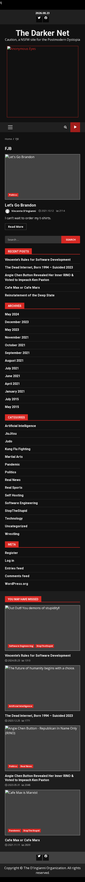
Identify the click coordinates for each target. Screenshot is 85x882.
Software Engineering (21, 503)
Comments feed (17, 576)
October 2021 (15, 345)
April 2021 (12, 384)
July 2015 (12, 399)
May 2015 (12, 407)
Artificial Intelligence (20, 426)
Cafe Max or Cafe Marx (22, 287)
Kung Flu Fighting (17, 449)
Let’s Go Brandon (42, 177)
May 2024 (12, 314)
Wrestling (12, 534)
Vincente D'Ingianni (23, 210)
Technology (14, 518)
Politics (13, 194)
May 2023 (12, 330)
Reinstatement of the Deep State (30, 295)
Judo (8, 441)
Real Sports (13, 487)
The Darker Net (42, 33)
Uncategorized (16, 526)
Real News (13, 480)
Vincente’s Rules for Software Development (38, 260)
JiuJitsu (11, 433)
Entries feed (14, 568)
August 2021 (14, 360)
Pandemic (12, 464)
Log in (9, 560)
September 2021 (17, 353)
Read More (15, 227)
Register (11, 553)
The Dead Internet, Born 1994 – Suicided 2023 (39, 267)
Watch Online (75, 127)
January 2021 (15, 391)
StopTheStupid (16, 511)
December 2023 (17, 322)
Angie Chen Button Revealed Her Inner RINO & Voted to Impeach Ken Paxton (42, 748)
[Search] (65, 127)
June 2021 (12, 376)
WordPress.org (16, 584)
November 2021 (17, 337)
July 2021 (12, 368)
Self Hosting (14, 495)
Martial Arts (14, 457)
